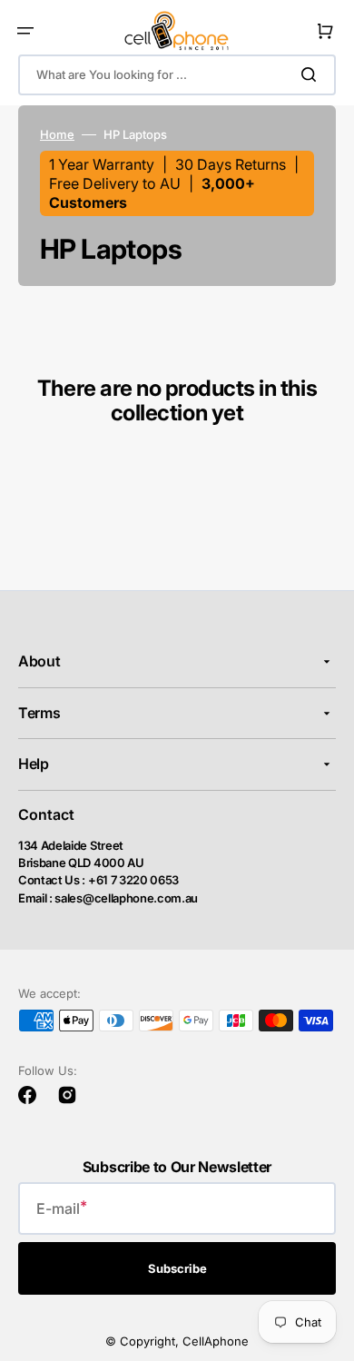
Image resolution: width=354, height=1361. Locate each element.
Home (57, 134)
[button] (25, 31)
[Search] (312, 74)
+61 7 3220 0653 (133, 880)
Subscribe (177, 1268)
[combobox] (177, 74)
